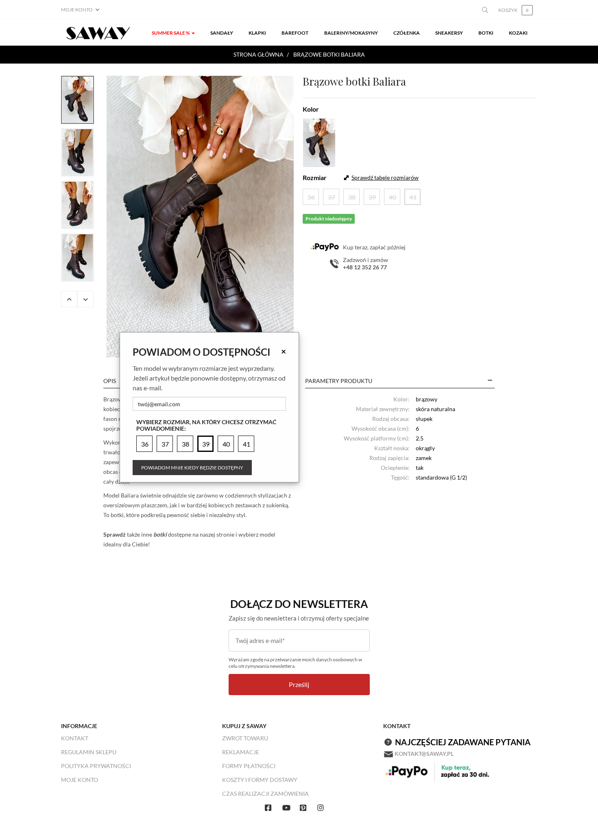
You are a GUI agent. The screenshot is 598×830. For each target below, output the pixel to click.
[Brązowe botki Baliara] (200, 216)
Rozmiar (315, 177)
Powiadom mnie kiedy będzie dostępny (192, 468)
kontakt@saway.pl (424, 753)
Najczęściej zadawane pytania (462, 742)
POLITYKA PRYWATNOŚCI (96, 765)
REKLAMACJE (240, 752)
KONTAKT (74, 738)
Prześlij (299, 684)
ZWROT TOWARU (245, 738)
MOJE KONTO (79, 779)
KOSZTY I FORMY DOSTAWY (259, 779)
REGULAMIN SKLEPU (88, 752)
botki (160, 534)
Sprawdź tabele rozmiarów (385, 177)
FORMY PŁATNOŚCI (248, 765)
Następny (85, 299)
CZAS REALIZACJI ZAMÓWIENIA (265, 793)
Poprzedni (69, 299)
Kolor (311, 109)
